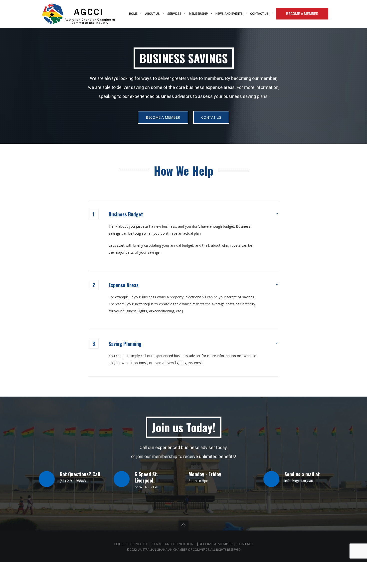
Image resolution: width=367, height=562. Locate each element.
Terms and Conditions (173, 544)
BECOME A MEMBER (215, 544)
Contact (245, 544)
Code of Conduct (131, 544)
